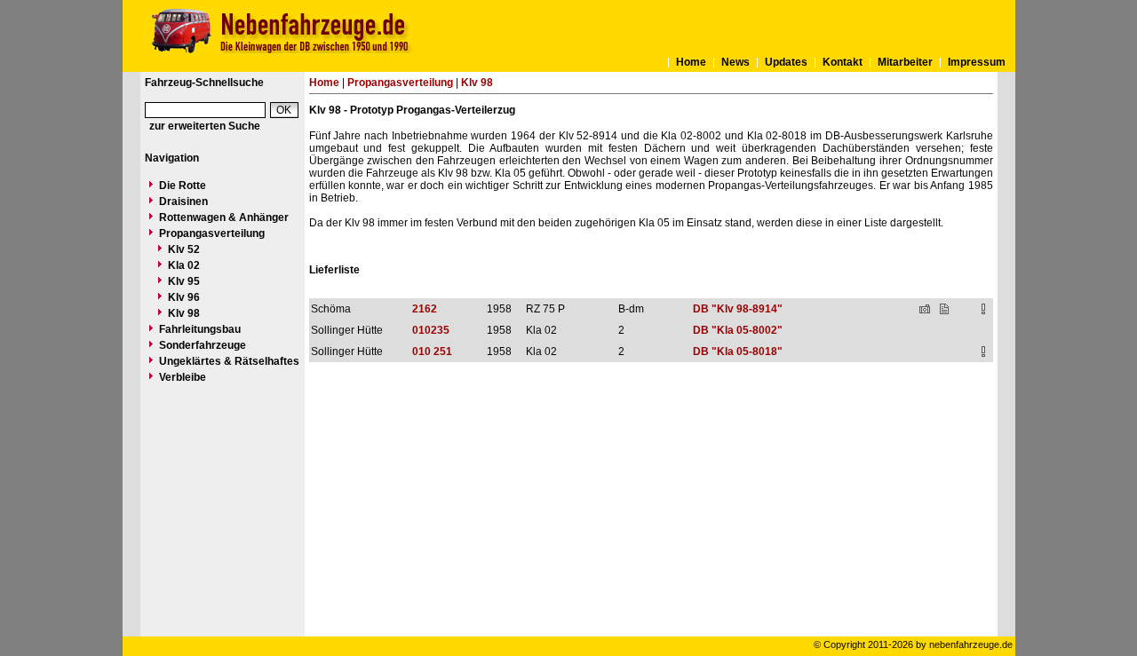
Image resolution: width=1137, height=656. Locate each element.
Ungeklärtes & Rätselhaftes (229, 361)
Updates (786, 62)
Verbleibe (182, 377)
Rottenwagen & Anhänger (224, 217)
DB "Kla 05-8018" (738, 351)
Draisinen (183, 201)
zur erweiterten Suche (204, 126)
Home (691, 62)
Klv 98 (184, 313)
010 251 (432, 351)
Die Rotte (182, 185)
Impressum (977, 62)
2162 (424, 309)
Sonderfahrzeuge (202, 345)
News (735, 62)
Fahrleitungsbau (200, 329)
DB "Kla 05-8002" (738, 330)
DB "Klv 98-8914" (738, 309)
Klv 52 (184, 249)
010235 (430, 330)
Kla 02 (184, 265)
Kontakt (843, 62)
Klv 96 (184, 297)
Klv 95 (184, 281)
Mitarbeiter (905, 62)
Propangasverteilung (212, 233)
